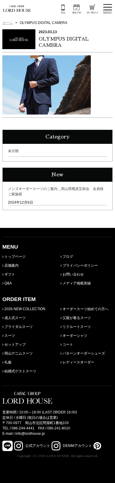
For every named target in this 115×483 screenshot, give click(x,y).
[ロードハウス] (17, 8)
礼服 (8, 362)
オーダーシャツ (74, 336)
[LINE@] (7, 446)
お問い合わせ (73, 274)
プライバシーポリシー (80, 265)
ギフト (9, 274)
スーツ (9, 336)
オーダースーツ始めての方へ (85, 309)
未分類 (13, 151)
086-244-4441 (23, 428)
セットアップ (15, 344)
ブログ (67, 257)
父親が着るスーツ (76, 318)
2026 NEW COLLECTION (24, 309)
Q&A (8, 283)
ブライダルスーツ (18, 327)
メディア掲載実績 (76, 283)
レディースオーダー (78, 362)
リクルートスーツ (76, 327)
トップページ (15, 257)
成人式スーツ (15, 318)
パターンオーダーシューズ (83, 353)
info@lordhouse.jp (30, 434)
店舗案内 (11, 265)
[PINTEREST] (96, 445)
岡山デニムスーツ (18, 353)
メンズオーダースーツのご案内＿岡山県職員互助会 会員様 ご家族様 (57, 191)
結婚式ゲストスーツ (20, 371)
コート (67, 344)
